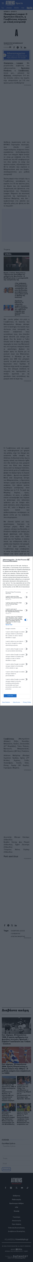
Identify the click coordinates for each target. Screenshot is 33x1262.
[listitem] (16, 592)
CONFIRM (10, 695)
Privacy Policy (27, 702)
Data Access (16, 702)
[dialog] (16, 631)
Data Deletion (6, 702)
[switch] (25, 597)
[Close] (29, 560)
